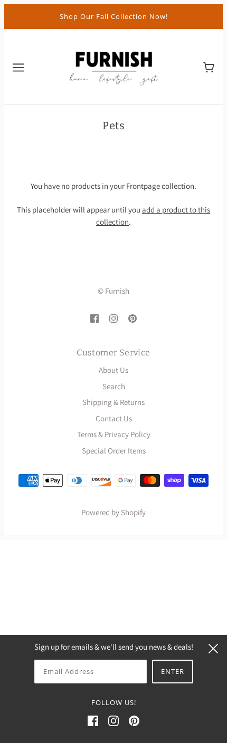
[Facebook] (92, 720)
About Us (113, 370)
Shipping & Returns (113, 402)
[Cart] (208, 66)
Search (113, 386)
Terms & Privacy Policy (113, 434)
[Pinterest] (134, 720)
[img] (94, 317)
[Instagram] (113, 720)
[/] (113, 66)
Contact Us (114, 418)
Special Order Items (114, 451)
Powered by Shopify (113, 512)
